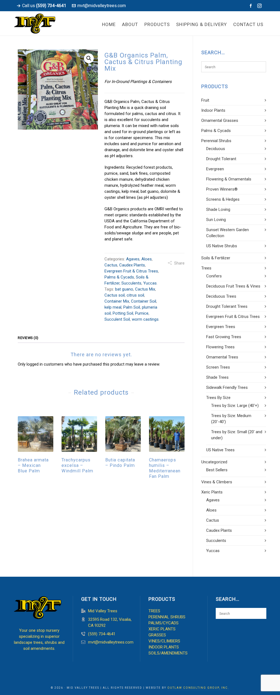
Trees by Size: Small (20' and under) (236, 434)
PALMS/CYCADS (163, 623)
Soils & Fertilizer (215, 257)
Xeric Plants (212, 492)
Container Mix (116, 301)
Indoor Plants (213, 110)
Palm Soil (131, 307)
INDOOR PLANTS (163, 647)
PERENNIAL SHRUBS (166, 616)
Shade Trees (217, 377)
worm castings (145, 319)
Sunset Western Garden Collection (227, 232)
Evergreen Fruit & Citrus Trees (131, 271)
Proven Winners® (222, 189)
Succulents (131, 283)
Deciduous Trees (221, 296)
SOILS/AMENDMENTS (168, 653)
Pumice (141, 313)
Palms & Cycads (119, 277)
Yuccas (150, 283)
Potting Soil (123, 313)
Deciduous (215, 148)
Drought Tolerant (221, 158)
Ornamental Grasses (219, 120)
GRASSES (157, 635)
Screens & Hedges (223, 199)
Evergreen (215, 168)
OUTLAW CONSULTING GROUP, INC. (198, 687)
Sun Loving (216, 219)
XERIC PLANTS (162, 629)
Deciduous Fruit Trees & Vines (233, 286)
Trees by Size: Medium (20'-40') (231, 418)
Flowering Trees (220, 346)
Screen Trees (218, 367)
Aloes (146, 259)
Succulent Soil (117, 319)
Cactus (110, 265)
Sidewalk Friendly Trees (227, 387)
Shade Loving (218, 209)
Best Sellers (217, 469)
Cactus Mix (145, 289)
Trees (206, 268)
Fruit (205, 100)
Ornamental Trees (222, 357)
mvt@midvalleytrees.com (101, 5)
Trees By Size (218, 397)
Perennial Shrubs (216, 140)
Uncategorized (214, 461)
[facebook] (251, 6)
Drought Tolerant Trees (226, 306)
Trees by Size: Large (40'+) (235, 405)
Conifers (214, 276)
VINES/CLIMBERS (164, 641)
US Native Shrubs (221, 245)
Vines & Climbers (216, 481)
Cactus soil (114, 295)
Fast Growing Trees (223, 336)
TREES (154, 610)
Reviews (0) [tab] (28, 338)
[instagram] (260, 6)
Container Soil (143, 301)
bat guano (124, 289)
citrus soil (135, 295)
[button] (89, 58)
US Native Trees (220, 449)
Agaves (132, 259)
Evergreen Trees (220, 326)
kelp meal (112, 307)
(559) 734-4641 (101, 633)
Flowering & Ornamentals (228, 179)
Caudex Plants (132, 265)
